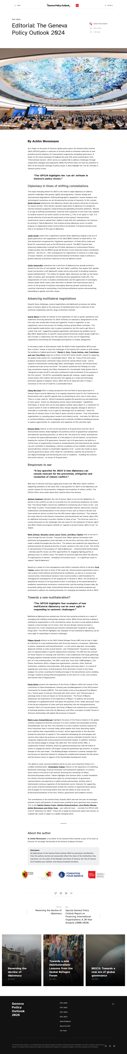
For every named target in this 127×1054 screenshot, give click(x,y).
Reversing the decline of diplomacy (17, 972)
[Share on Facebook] (61, 893)
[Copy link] (71, 893)
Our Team (63, 1031)
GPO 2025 (63, 1007)
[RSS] (114, 1046)
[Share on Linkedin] (66, 893)
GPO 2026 (63, 1003)
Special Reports (65, 1021)
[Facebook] (110, 1046)
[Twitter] (106, 1046)
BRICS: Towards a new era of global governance (103, 972)
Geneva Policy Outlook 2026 (18, 1009)
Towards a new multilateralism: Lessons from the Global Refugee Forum (61, 968)
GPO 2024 (16, 19)
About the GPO (65, 1026)
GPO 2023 (63, 1017)
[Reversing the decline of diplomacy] (21, 960)
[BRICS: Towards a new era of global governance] (105, 960)
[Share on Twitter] (55, 893)
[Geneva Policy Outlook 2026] (63, 5)
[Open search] (113, 1004)
